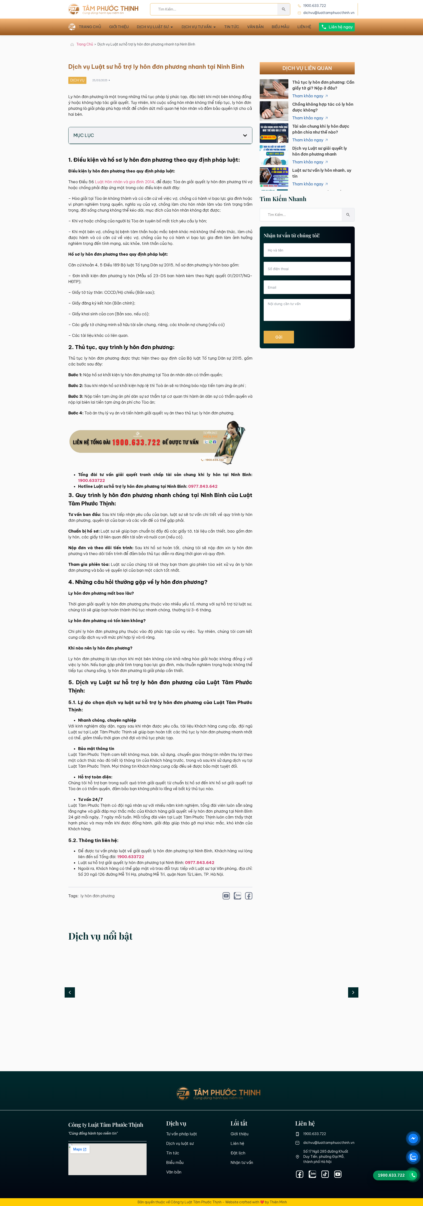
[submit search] (283, 9)
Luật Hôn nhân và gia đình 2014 (124, 181)
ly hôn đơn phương (98, 895)
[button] (245, 135)
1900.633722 (91, 480)
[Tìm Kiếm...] (213, 9)
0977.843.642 (203, 486)
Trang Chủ (84, 44)
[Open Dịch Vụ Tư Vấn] (214, 27)
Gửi (278, 337)
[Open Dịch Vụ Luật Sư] (172, 27)
